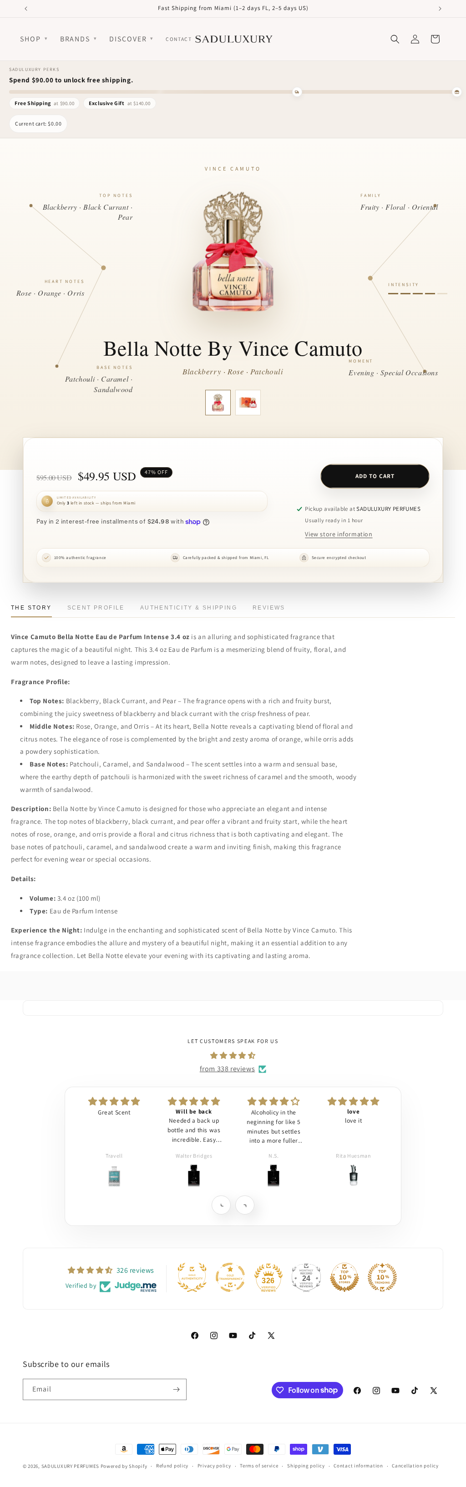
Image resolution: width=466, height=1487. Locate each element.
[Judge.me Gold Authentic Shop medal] (192, 1277)
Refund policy (172, 1465)
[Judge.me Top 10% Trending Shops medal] (382, 1277)
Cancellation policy (415, 1465)
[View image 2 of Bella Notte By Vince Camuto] (248, 402)
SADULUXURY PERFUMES (70, 1466)
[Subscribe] (176, 1389)
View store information (338, 534)
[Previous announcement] (26, 8)
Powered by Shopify (124, 1466)
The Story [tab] (31, 608)
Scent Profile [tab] (96, 608)
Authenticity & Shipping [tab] (188, 608)
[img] (233, 1056)
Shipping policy (306, 1465)
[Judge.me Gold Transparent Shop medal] (230, 1277)
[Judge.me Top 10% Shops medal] (344, 1277)
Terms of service (259, 1465)
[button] (221, 1204)
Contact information (358, 1465)
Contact (179, 38)
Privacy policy (214, 1465)
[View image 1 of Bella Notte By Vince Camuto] (218, 402)
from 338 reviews (227, 1069)
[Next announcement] (440, 8)
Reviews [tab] (269, 608)
